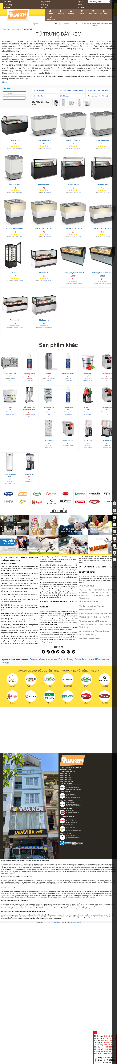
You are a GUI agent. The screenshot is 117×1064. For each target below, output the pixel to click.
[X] (95, 1033)
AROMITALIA (86, 380)
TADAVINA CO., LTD (53, 922)
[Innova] (8, 501)
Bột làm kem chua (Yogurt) (91, 606)
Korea (91, 659)
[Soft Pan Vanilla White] (63, 102)
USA (97, 659)
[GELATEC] (104, 679)
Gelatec (16, 280)
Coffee (50, 13)
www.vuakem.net (65, 777)
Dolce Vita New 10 (88, 624)
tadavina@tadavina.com (73, 787)
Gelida (88, 589)
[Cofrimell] (22, 501)
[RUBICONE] (31, 679)
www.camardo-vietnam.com (74, 814)
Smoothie (51, 19)
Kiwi (80, 589)
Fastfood (93, 13)
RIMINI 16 (83, 627)
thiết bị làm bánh (39, 96)
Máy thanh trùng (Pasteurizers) (71, 90)
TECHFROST (8, 484)
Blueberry (83, 592)
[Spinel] (51, 493)
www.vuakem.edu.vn (66, 779)
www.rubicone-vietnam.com (74, 789)
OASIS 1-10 (96, 616)
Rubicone (27, 380)
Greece (21, 280)
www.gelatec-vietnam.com (74, 839)
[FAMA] (37, 493)
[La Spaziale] (80, 501)
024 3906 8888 (109, 1057)
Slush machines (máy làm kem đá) (95, 613)
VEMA (33, 414)
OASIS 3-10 (84, 598)
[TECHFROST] (108, 501)
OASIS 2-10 (84, 616)
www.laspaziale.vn (72, 822)
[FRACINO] (104, 696)
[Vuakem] (22, 493)
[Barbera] (37, 502)
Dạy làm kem (45, 1)
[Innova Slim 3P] (56, 102)
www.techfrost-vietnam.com (74, 805)
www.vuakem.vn (65, 775)
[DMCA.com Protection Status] (77, 843)
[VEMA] (108, 493)
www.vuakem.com (65, 773)
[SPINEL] (31, 696)
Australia (52, 659)
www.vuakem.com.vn (66, 781)
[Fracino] (94, 501)
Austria (5, 662)
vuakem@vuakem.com (69, 771)
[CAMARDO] (86, 696)
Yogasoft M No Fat (87, 609)
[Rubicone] (8, 493)
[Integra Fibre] (79, 102)
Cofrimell (86, 414)
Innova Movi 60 (100, 592)
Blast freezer (64, 96)
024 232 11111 (108, 1062)
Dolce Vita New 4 (107, 624)
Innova (111, 378)
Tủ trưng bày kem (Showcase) (93, 621)
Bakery (71, 13)
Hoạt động (44, 5)
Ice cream (61, 13)
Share (4, 82)
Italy (21, 148)
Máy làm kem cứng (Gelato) (98, 96)
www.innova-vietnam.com (74, 797)
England (34, 659)
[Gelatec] (51, 501)
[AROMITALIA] (94, 493)
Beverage (81, 13)
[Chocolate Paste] (71, 102)
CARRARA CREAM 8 (104, 595)
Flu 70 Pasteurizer (87, 634)
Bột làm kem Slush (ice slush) (98, 90)
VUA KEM (7, 1)
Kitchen (103, 13)
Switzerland (80, 659)
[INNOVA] (49, 679)
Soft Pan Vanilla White (104, 589)
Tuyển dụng (8, 5)
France (61, 659)
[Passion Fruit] (87, 102)
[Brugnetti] (65, 501)
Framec (17, 148)
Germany (106, 659)
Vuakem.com (77, 922)
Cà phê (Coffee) (39, 90)
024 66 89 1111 (109, 1060)
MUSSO (13, 378)
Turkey (70, 659)
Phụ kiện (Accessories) (90, 638)
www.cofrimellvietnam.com (74, 830)
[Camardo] (65, 493)
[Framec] (80, 493)
